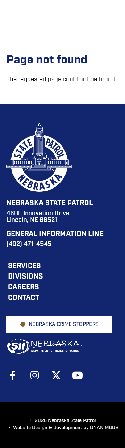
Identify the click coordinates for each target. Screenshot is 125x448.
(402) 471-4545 (29, 244)
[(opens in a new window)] (16, 375)
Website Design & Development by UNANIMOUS (65, 428)
